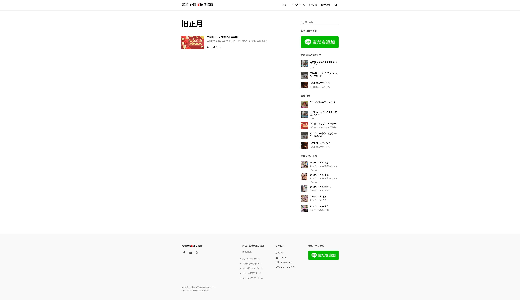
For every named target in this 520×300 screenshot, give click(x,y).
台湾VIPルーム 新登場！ (285, 267)
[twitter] (190, 252)
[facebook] (184, 252)
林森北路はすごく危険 (320, 83)
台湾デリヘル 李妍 (318, 196)
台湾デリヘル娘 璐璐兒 (320, 187)
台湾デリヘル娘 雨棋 (319, 174)
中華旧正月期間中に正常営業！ (223, 37)
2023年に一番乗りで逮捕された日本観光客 (323, 74)
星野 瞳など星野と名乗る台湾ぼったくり (323, 62)
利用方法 (313, 5)
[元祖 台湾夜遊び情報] (197, 5)
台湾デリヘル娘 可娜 (319, 162)
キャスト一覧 (298, 5)
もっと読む (212, 47)
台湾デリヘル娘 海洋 (319, 206)
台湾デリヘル (281, 258)
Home (285, 5)
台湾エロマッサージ (283, 262)
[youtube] (197, 252)
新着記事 (325, 5)
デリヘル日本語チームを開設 (323, 102)
